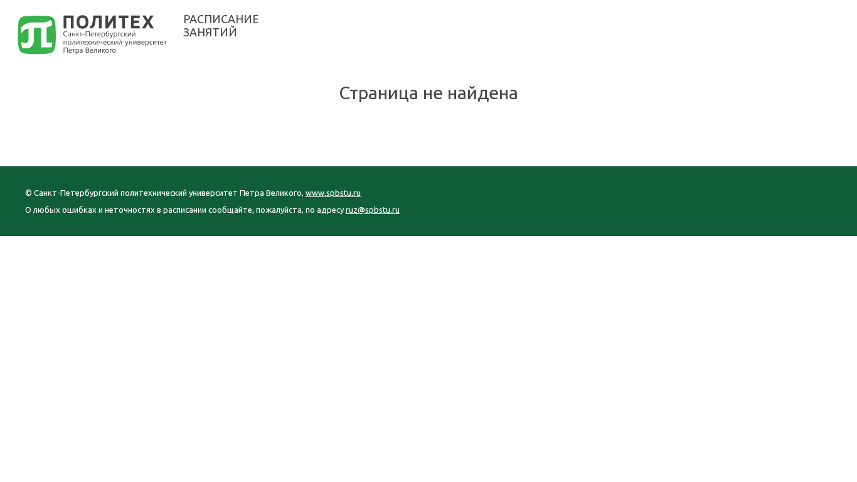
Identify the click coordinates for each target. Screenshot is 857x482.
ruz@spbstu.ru (373, 209)
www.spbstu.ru (333, 192)
